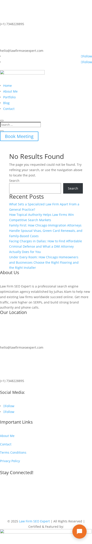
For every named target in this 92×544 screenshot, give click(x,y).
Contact (9, 109)
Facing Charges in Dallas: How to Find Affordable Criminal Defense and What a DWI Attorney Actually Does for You (45, 246)
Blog (6, 103)
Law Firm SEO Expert (34, 521)
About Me (10, 91)
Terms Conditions (13, 452)
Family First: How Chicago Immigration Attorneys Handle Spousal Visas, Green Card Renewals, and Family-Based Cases (45, 230)
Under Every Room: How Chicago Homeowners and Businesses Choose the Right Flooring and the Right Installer (44, 262)
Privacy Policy (10, 461)
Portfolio (9, 97)
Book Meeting (19, 136)
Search (14, 180)
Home (7, 85)
